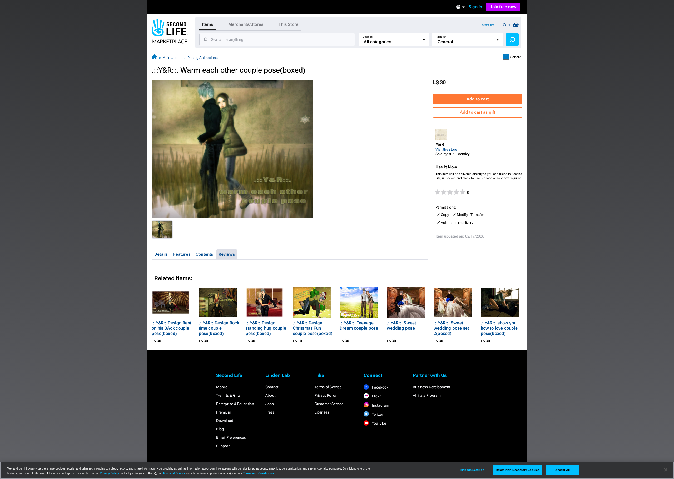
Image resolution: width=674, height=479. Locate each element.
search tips (488, 24)
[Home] (154, 57)
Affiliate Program (427, 395)
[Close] (665, 470)
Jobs (269, 404)
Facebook (379, 387)
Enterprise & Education (235, 404)
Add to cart (478, 99)
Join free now (503, 6)
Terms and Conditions (258, 473)
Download (224, 421)
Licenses (322, 412)
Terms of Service (328, 387)
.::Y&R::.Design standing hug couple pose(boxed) (266, 328)
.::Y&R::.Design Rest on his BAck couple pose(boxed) (171, 328)
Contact (271, 387)
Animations (172, 58)
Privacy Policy (326, 395)
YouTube (378, 423)
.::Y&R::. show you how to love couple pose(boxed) (499, 328)
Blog (220, 429)
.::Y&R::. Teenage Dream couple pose (359, 325)
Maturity (441, 36)
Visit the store (446, 149)
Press (270, 412)
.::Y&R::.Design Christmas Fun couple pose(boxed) (313, 328)
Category (368, 36)
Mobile (221, 387)
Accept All (562, 469)
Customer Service (329, 404)
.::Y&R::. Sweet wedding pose (401, 325)
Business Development (431, 387)
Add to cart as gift (477, 112)
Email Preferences (231, 437)
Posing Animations (202, 58)
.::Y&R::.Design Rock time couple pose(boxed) (219, 328)
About (270, 395)
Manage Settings (472, 469)
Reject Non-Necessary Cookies (517, 469)
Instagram (380, 405)
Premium (223, 412)
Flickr (376, 396)
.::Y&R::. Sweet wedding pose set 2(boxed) (451, 328)
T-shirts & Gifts (228, 395)
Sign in (475, 6)
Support (222, 446)
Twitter (377, 414)
